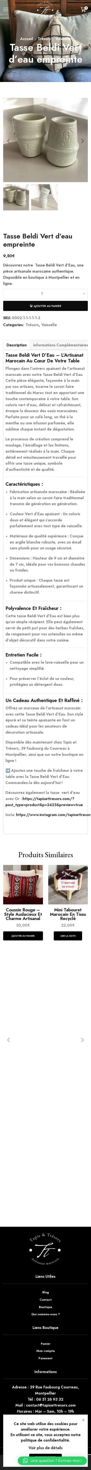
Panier (45, 1343)
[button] (8, 141)
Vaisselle (63, 39)
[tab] (16, 345)
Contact (46, 1299)
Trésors (44, 39)
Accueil (26, 39)
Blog (45, 1292)
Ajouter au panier (47, 306)
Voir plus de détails (46, 1448)
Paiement (45, 1358)
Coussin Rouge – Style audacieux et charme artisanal (23, 914)
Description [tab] (17, 345)
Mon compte (45, 1351)
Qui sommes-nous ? (45, 1314)
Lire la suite (68, 935)
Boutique (45, 1307)
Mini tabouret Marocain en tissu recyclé (68, 914)
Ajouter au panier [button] (22, 935)
